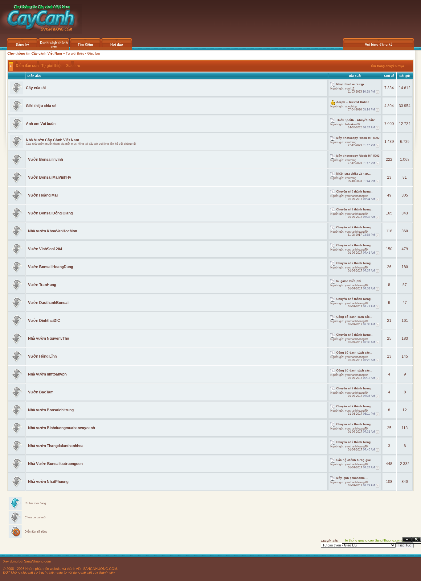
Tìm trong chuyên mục (387, 66)
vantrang (350, 142)
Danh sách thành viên (54, 44)
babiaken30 (352, 124)
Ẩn (407, 539)
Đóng (416, 539)
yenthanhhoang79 (356, 195)
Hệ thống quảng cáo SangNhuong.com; (373, 540)
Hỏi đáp (116, 44)
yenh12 (349, 88)
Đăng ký (22, 44)
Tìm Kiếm (85, 44)
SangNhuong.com (37, 561)
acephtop (351, 106)
